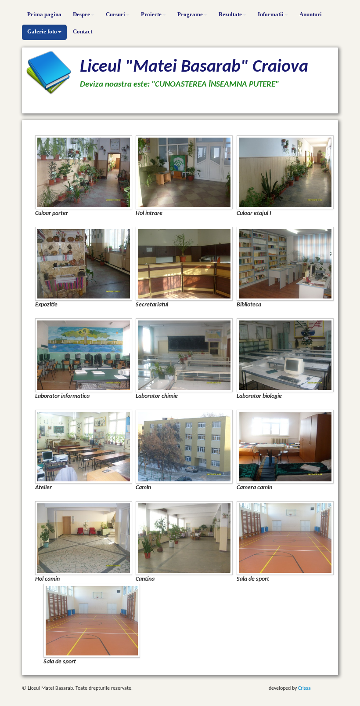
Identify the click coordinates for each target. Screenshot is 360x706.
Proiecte (151, 14)
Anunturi (310, 14)
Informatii (271, 14)
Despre (81, 14)
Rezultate (230, 14)
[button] (83, 172)
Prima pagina (44, 14)
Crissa (304, 688)
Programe (190, 14)
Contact (82, 31)
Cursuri (115, 14)
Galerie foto (42, 31)
